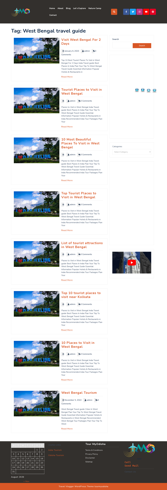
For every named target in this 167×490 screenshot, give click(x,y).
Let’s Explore (79, 8)
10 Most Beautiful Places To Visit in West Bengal (80, 143)
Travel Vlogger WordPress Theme (76, 486)
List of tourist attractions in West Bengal (82, 245)
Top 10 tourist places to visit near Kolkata (81, 295)
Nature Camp (94, 8)
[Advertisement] (131, 96)
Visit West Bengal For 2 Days (81, 42)
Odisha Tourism (56, 455)
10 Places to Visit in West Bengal (78, 345)
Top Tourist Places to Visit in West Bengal (78, 195)
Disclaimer (90, 458)
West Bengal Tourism (79, 393)
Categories (117, 146)
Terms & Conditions (94, 450)
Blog (68, 8)
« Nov (26, 481)
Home (52, 8)
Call (128, 462)
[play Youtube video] (131, 263)
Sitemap (89, 462)
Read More (67, 76)
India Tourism (55, 450)
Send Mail (132, 465)
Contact (53, 15)
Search (115, 39)
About (60, 8)
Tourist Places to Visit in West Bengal (81, 91)
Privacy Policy (91, 454)
